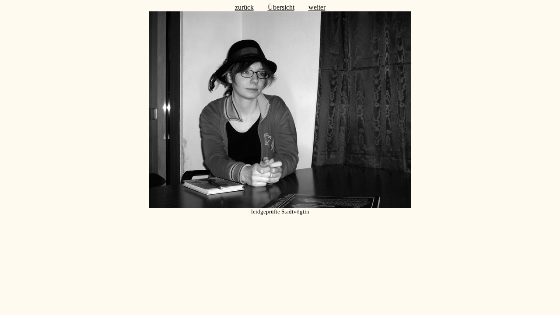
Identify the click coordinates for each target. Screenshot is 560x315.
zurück (244, 7)
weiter (317, 7)
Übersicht (281, 7)
